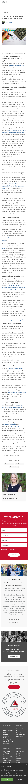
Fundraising (19, 464)
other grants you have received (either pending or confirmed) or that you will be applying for (13, 288)
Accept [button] (7, 779)
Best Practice (13, 467)
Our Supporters (7, 738)
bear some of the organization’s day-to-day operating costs (12, 186)
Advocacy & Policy (8, 756)
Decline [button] (20, 779)
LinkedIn (18, 753)
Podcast (5, 755)
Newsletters (6, 751)
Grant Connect (14, 426)
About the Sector (7, 762)
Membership (19, 729)
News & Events (7, 760)
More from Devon (10, 498)
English (5, 549)
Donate (18, 762)
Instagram (19, 755)
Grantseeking (9, 464)
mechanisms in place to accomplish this (14, 320)
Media (18, 760)
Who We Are (7, 725)
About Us (5, 732)
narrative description (15, 368)
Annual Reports (7, 739)
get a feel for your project (16, 65)
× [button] (26, 764)
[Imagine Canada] (6, 3)
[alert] (14, 773)
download (14, 656)
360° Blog (6, 753)
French (13, 549)
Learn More (14, 687)
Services (19, 725)
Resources (6, 748)
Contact (19, 748)
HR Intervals (19, 736)
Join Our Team (20, 751)
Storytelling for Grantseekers (17, 392)
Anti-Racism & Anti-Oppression (8, 742)
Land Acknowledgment (8, 729)
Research (5, 758)
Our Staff (5, 734)
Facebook (19, 756)
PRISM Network (20, 734)
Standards (19, 731)
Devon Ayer (9, 22)
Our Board (6, 736)
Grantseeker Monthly (9, 424)
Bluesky (18, 758)
